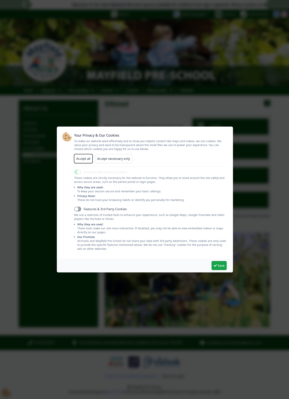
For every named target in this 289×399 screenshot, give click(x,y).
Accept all (83, 158)
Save (221, 265)
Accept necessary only (113, 158)
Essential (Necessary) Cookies (105, 172)
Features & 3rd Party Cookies (105, 209)
